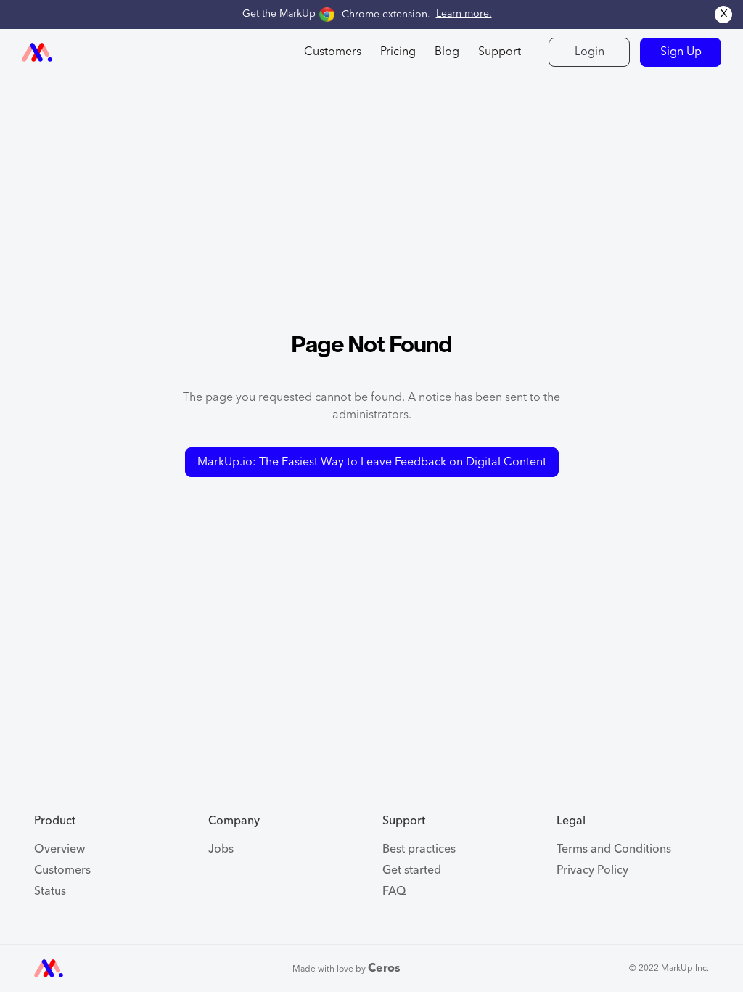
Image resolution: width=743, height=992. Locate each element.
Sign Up (681, 52)
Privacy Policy (592, 871)
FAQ (394, 892)
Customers (62, 871)
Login (589, 52)
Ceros (384, 969)
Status (50, 892)
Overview (59, 849)
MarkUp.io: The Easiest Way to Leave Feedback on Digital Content (371, 462)
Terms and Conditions (614, 849)
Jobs (221, 849)
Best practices (419, 849)
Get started (411, 871)
